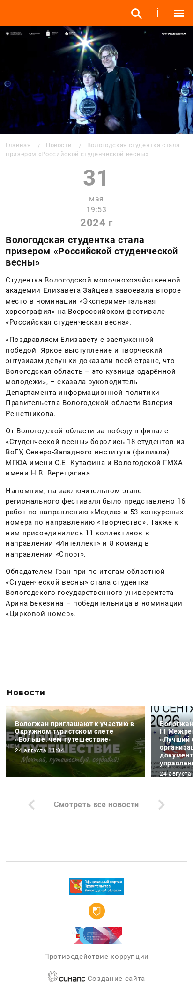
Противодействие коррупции (96, 956)
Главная (18, 144)
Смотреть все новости (96, 804)
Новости (59, 144)
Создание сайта (116, 978)
